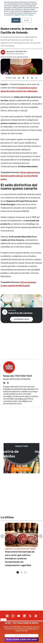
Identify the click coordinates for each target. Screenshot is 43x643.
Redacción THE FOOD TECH (17, 51)
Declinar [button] (27, 20)
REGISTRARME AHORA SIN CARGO (21, 639)
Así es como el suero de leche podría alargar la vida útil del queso (20, 175)
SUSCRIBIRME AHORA (21, 319)
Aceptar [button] (16, 20)
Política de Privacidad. (26, 15)
